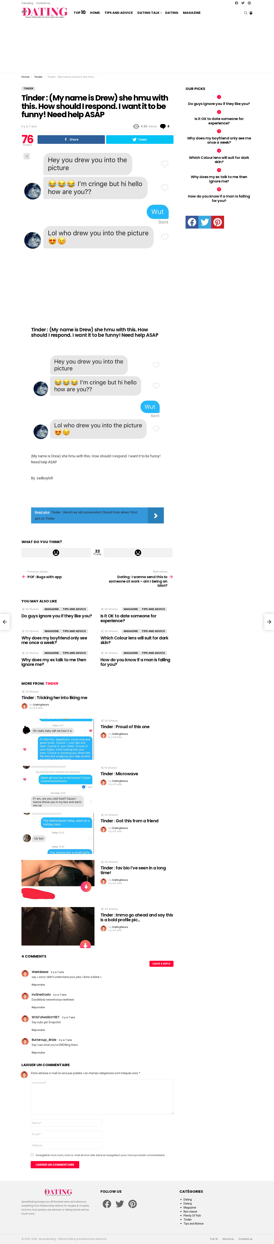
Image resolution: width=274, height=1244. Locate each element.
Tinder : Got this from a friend (129, 821)
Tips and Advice (119, 12)
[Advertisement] (137, 46)
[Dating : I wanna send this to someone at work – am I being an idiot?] (269, 622)
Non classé (190, 1211)
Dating (171, 12)
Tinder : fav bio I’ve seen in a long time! (133, 870)
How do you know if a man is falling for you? (135, 662)
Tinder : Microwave (119, 774)
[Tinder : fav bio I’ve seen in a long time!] (57, 880)
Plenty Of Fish (192, 1215)
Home (95, 12)
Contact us (43, 3)
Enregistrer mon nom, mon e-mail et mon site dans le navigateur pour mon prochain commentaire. (100, 1155)
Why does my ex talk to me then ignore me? (53, 662)
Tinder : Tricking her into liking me (54, 698)
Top (79, 13)
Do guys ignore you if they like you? (56, 616)
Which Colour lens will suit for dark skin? (134, 640)
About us (228, 1239)
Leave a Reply (161, 963)
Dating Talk (148, 12)
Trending (27, 3)
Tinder (51, 683)
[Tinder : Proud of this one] (57, 739)
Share (26, 156)
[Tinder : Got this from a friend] (57, 833)
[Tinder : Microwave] (57, 786)
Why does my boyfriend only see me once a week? (54, 640)
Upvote (56, 552)
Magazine (192, 12)
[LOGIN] (251, 13)
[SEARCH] (245, 13)
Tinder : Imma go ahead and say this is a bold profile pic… (136, 917)
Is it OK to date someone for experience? (128, 618)
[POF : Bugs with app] (5, 622)
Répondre (38, 985)
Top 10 (214, 1239)
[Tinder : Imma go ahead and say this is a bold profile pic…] (57, 927)
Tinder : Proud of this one (124, 727)
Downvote (138, 552)
